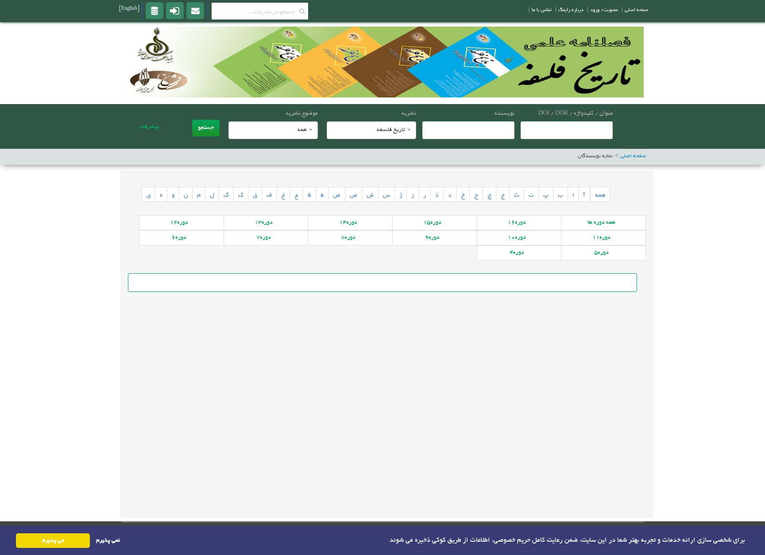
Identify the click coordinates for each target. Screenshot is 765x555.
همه (600, 194)
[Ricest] (154, 10)
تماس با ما (542, 10)
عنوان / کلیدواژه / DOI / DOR (575, 114)
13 (264, 223)
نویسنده (504, 114)
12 (179, 223)
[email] (195, 10)
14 (348, 223)
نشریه (409, 114)
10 (517, 238)
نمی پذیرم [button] (108, 540)
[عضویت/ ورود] (175, 10)
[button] (386, 540)
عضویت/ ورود (604, 10)
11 (601, 238)
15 (432, 223)
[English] (129, 9)
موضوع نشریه (302, 114)
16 (517, 223)
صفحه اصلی (636, 10)
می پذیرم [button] (53, 540)
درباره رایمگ (570, 10)
